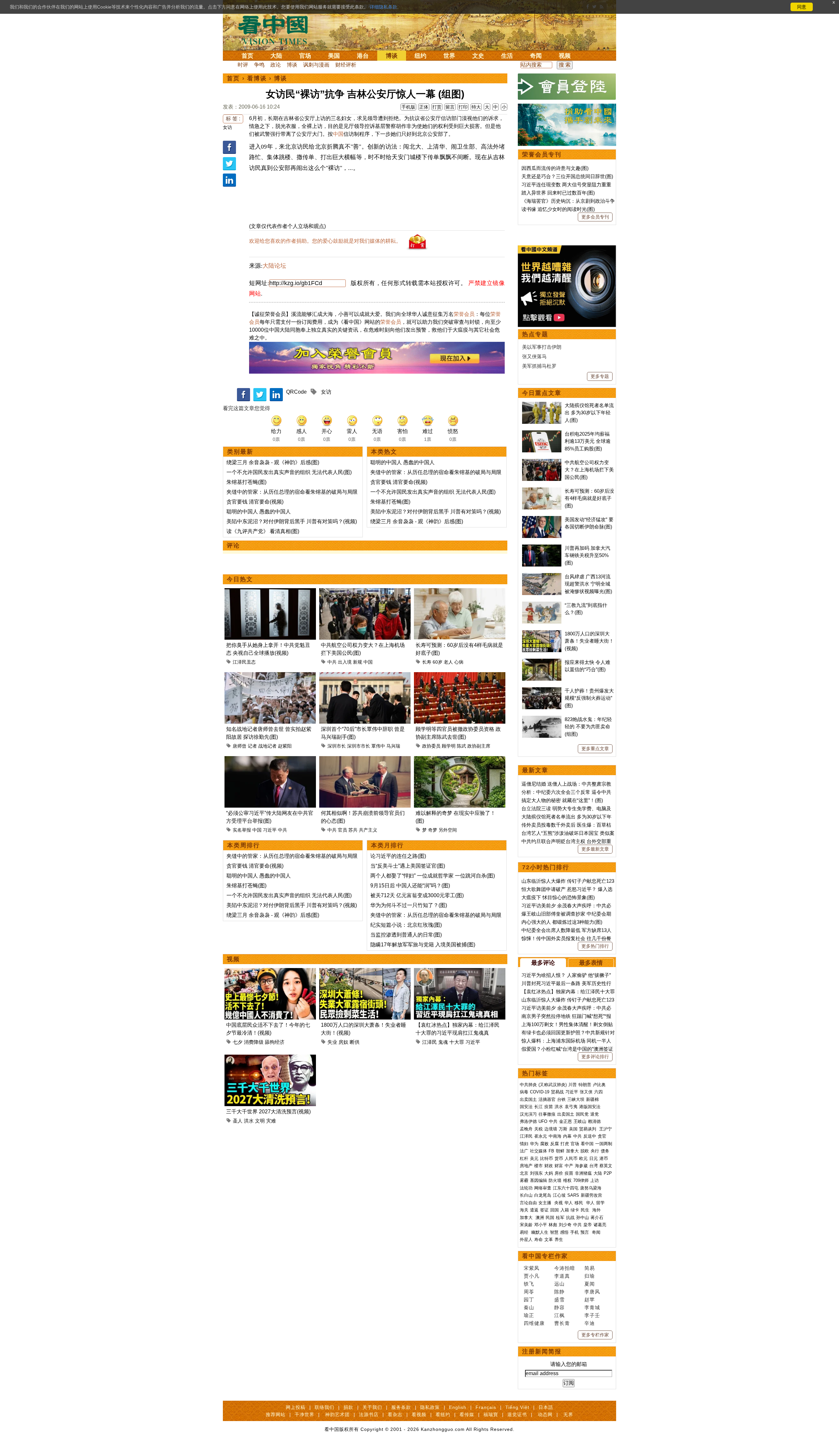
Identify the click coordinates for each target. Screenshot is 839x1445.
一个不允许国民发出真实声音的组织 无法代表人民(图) (289, 472)
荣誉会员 (464, 314)
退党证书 (517, 1414)
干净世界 (304, 1414)
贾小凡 (531, 1276)
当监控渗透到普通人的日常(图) (406, 935)
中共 (332, 662)
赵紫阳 (285, 746)
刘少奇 (565, 1224)
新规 (357, 662)
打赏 (436, 107)
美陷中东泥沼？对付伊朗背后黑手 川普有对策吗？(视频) (291, 521)
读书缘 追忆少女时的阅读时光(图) (558, 209)
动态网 (545, 1414)
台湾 (593, 1165)
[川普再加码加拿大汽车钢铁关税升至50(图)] (541, 548)
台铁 (561, 1099)
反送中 (589, 1136)
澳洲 (540, 1217)
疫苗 (548, 1106)
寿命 (538, 1239)
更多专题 (600, 376)
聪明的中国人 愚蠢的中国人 (258, 511)
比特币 (546, 1158)
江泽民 (429, 1042)
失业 (332, 1042)
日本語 (545, 1407)
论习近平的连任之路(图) (398, 856)
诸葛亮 (600, 1224)
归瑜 (589, 1276)
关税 (538, 1128)
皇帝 (587, 1224)
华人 (568, 1202)
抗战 (570, 1217)
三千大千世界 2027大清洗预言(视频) (268, 1111)
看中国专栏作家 (545, 1256)
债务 (605, 1150)
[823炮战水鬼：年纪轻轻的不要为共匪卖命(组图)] (541, 719)
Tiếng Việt (517, 1407)
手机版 (408, 107)
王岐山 (580, 1121)
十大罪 (456, 1042)
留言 (450, 107)
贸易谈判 (588, 1128)
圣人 (238, 1121)
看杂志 (395, 1414)
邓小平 (540, 1224)
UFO (542, 1121)
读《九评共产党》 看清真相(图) (262, 531)
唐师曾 (239, 746)
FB (551, 1150)
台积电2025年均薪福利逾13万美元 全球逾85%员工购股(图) (588, 441)
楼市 (538, 1165)
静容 (559, 1307)
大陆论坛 (274, 265)
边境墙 (550, 1128)
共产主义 (368, 830)
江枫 (559, 1315)
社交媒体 (538, 1150)
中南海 (555, 1136)
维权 (567, 1180)
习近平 (270, 830)
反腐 (554, 1143)
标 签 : (233, 118)
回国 (554, 1210)
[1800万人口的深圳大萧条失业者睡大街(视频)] (365, 972)
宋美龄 (526, 1224)
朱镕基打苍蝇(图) (246, 482)
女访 (227, 127)
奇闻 (536, 55)
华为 (534, 1143)
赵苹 (589, 1299)
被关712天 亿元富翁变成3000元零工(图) (417, 895)
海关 (524, 1210)
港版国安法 (589, 1106)
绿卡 (575, 1210)
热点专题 (535, 334)
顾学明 (449, 746)
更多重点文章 (595, 748)
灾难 (271, 1121)
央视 (558, 1202)
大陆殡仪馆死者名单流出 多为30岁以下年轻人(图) (589, 413)
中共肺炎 (528, 1084)
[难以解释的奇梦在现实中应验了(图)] (459, 760)
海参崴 (581, 1165)
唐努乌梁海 (590, 1188)
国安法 (526, 1106)
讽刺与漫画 (316, 65)
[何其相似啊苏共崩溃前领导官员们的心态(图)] (365, 760)
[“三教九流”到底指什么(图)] (541, 605)
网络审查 (542, 1188)
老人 (448, 662)
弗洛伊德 (528, 1121)
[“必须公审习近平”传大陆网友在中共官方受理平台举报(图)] (270, 760)
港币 (603, 1158)
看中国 (277, 29)
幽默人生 (539, 1232)
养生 (559, 1239)
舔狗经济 (274, 1042)
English (457, 1407)
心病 (458, 662)
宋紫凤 (531, 1268)
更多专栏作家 (595, 1334)
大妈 (548, 1173)
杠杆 (524, 1158)
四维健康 (534, 1323)
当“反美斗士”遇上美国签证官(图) (407, 866)
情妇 (524, 1143)
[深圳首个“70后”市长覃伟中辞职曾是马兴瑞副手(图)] (365, 676)
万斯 (563, 1128)
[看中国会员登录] (567, 86)
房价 (559, 1173)
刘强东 (536, 1173)
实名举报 (242, 830)
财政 (548, 1165)
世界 (449, 55)
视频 (565, 55)
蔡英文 (605, 1165)
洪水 (249, 1121)
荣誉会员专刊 (541, 154)
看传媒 (466, 1414)
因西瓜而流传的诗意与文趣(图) (555, 168)
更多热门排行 (595, 946)
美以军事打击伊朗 (541, 347)
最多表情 (591, 963)
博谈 (392, 55)
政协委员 (431, 746)
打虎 (564, 1143)
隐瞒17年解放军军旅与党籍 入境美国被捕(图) (422, 944)
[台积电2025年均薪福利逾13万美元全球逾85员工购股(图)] (541, 434)
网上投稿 (295, 1407)
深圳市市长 (358, 746)
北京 (524, 1173)
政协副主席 (478, 746)
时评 (243, 65)
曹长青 (562, 1323)
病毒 (524, 1091)
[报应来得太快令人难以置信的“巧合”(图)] (541, 662)
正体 (423, 107)
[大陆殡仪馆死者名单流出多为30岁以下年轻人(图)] (541, 405)
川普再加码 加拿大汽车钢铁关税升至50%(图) (587, 555)
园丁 (529, 1299)
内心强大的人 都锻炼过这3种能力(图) (561, 922)
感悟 (564, 1232)
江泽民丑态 (244, 662)
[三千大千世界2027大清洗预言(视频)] (270, 1058)
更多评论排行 (595, 1056)
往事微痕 (547, 1114)
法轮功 (526, 1188)
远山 (559, 1284)
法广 (524, 1150)
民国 (550, 1217)
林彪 (553, 1224)
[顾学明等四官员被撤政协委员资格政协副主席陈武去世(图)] (459, 676)
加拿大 (572, 1150)
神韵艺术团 (337, 1414)
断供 (355, 1042)
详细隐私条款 (383, 7)
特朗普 (584, 1084)
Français (486, 1407)
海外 (597, 1210)
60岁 (437, 662)
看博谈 (257, 78)
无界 (568, 1414)
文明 (260, 1121)
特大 (476, 107)
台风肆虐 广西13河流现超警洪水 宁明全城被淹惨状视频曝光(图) (588, 584)
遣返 (534, 1210)
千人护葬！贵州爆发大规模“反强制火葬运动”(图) (589, 698)
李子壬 (592, 1315)
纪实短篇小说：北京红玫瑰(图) (406, 925)
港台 (363, 55)
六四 (598, 1091)
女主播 (545, 1202)
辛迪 (589, 1323)
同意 (801, 7)
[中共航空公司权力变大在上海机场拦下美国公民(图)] (365, 592)
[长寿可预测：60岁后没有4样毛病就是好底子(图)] (459, 592)
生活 (507, 55)
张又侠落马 (534, 356)
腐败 (544, 1143)
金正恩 (565, 1121)
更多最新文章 (595, 849)
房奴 (343, 1042)
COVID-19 (539, 1091)
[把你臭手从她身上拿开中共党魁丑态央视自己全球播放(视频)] (270, 592)
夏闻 (589, 1284)
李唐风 (592, 1291)
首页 (247, 55)
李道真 (562, 1276)
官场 (305, 55)
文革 (548, 1239)
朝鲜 (560, 1150)
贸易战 (557, 1091)
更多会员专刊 (595, 216)
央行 (595, 1150)
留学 (600, 1202)
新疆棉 (592, 1099)
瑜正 (529, 1315)
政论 (275, 65)
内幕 (567, 1136)
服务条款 (401, 1407)
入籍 (564, 1210)
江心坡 (559, 1195)
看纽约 (443, 1414)
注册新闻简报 (541, 1351)
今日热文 (240, 579)
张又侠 (586, 1091)
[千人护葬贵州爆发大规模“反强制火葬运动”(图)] (541, 690)
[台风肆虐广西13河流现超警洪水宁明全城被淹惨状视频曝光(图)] (541, 576)
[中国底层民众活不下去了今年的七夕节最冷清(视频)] (270, 972)
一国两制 (603, 1143)
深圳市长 (336, 746)
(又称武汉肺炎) (552, 1084)
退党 (594, 1114)
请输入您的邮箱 (568, 1364)
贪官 (602, 1136)
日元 (593, 1158)
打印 (463, 107)
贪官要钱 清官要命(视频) (254, 502)
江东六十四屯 (565, 1188)
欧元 (583, 1158)
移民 (579, 1202)
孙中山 (582, 1217)
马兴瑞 (393, 746)
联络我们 (324, 1407)
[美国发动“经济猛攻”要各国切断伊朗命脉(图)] (541, 519)
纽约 (420, 55)
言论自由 (528, 1202)
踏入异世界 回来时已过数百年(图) (558, 193)
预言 (585, 1232)
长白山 (526, 1195)
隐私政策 (430, 1407)
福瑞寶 (490, 1414)
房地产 (526, 1165)
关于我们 (372, 1407)
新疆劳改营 (591, 1195)
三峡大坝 (575, 1099)
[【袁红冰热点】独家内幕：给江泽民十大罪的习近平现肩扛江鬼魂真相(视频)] (459, 972)
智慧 (554, 1232)
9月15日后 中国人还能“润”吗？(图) (410, 885)
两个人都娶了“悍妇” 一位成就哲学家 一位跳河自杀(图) (432, 875)
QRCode (296, 392)
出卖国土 (528, 1099)
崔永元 (540, 1136)
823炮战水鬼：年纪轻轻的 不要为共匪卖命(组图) (588, 726)
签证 (544, 1210)
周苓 (529, 1291)
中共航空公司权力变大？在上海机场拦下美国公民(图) (589, 470)
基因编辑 (538, 1180)
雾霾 (524, 1180)
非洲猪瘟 (583, 1173)
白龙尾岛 (542, 1195)
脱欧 (584, 1150)
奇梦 (432, 830)
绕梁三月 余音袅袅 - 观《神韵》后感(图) (272, 462)
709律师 (581, 1180)
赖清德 (594, 1121)
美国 (334, 55)
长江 (538, 1106)
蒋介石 (598, 1217)
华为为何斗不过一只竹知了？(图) (408, 905)
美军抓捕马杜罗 (539, 366)
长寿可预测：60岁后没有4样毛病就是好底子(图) (589, 498)
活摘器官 (547, 1099)
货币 (559, 1158)
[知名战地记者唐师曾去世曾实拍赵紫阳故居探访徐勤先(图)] (270, 676)
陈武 (461, 746)
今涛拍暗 (564, 1268)
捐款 (348, 1407)
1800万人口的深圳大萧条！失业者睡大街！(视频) (589, 641)
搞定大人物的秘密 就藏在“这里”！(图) (562, 800)
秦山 (529, 1307)
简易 (589, 1268)
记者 (252, 746)
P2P (608, 1173)
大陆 (276, 55)
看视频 (419, 1414)
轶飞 (529, 1284)
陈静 (559, 1291)
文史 (478, 55)
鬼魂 (443, 1042)
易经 (525, 1232)
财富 (559, 1165)
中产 (569, 1165)
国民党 (582, 1114)
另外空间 (448, 830)
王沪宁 (605, 1128)
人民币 (571, 1158)
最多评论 (543, 963)
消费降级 (253, 1042)
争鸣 (259, 65)
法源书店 (369, 1414)
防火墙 (555, 1180)
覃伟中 (378, 746)
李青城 (592, 1307)
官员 (342, 830)
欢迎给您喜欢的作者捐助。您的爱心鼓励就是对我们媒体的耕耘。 (325, 241)
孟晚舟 (526, 1128)
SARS (573, 1195)
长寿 (426, 662)
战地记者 (267, 746)
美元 (534, 1158)
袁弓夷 (571, 1106)
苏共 (353, 830)
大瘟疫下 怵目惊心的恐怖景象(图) (558, 897)
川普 (572, 1084)
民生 (586, 1210)
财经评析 (345, 65)
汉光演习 (528, 1114)
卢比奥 (599, 1084)
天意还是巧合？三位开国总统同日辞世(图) (567, 176)
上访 (594, 1180)
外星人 (526, 1239)
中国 (338, 134)
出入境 (345, 662)
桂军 (560, 1217)
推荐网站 (275, 1414)
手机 (574, 1232)
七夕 (238, 1042)
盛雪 (559, 1299)
